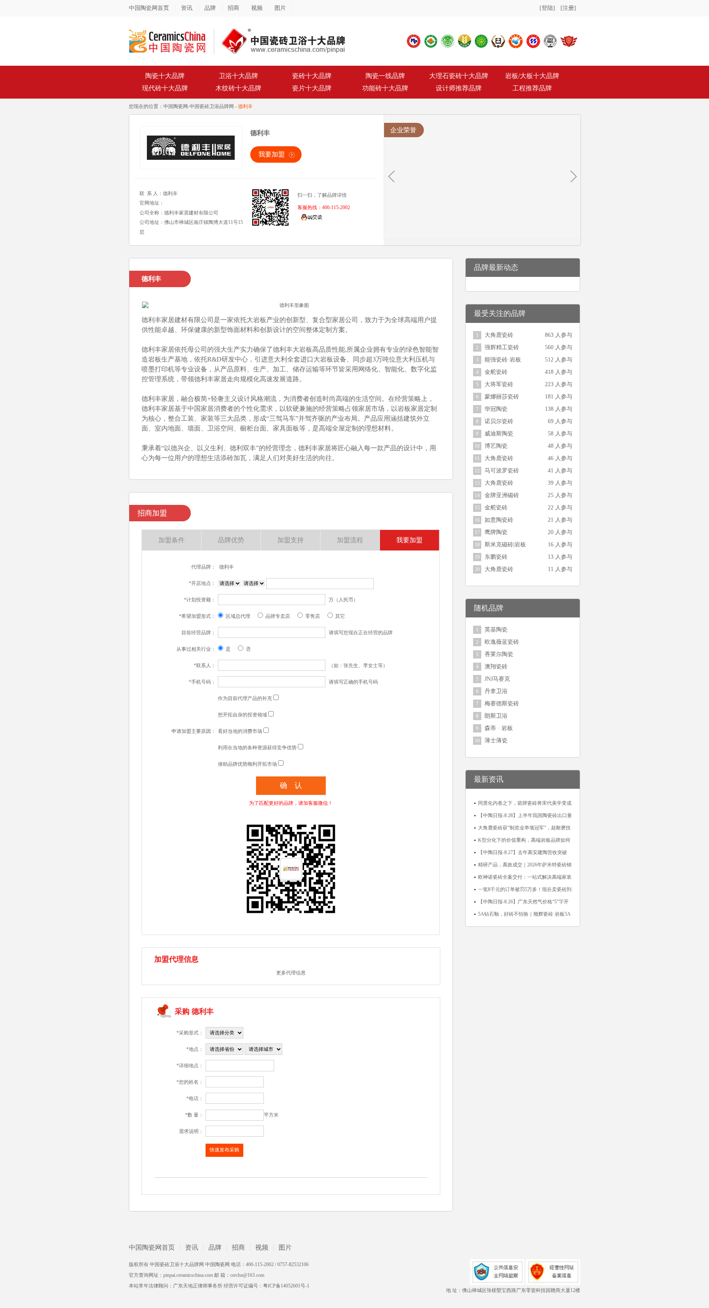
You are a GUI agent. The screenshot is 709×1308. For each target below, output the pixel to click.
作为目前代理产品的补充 (245, 698)
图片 (280, 8)
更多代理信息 (291, 973)
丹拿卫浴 (496, 691)
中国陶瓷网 (175, 106)
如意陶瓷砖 (499, 520)
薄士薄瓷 (496, 740)
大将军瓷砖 (499, 384)
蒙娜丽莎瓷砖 (502, 397)
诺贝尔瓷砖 (499, 421)
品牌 (210, 8)
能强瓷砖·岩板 (503, 360)
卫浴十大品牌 (238, 75)
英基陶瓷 (496, 629)
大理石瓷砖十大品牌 (458, 75)
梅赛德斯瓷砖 (502, 703)
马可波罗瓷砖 (502, 470)
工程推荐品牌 (532, 88)
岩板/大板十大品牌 (532, 75)
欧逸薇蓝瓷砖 (502, 642)
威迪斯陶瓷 (499, 434)
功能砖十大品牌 (385, 88)
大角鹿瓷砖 (499, 335)
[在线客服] (309, 216)
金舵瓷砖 (496, 372)
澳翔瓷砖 (496, 666)
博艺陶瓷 (496, 446)
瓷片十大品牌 (312, 88)
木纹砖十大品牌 (238, 88)
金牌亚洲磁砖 (502, 495)
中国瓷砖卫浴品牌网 (212, 106)
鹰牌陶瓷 (496, 532)
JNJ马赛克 (497, 679)
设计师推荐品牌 (459, 88)
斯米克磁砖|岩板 (505, 544)
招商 (233, 8)
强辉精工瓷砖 (502, 347)
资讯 (186, 8)
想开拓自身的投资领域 (242, 715)
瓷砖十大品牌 (312, 75)
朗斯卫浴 (496, 716)
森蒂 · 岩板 (499, 728)
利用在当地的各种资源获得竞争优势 (257, 748)
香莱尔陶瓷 (499, 654)
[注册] (568, 8)
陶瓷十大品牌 (165, 75)
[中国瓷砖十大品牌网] (237, 41)
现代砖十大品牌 (165, 88)
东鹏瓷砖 (496, 557)
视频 (257, 8)
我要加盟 (271, 154)
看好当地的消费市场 (240, 731)
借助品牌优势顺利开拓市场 (247, 764)
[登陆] (547, 8)
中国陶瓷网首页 (149, 8)
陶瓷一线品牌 (385, 75)
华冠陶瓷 (496, 409)
